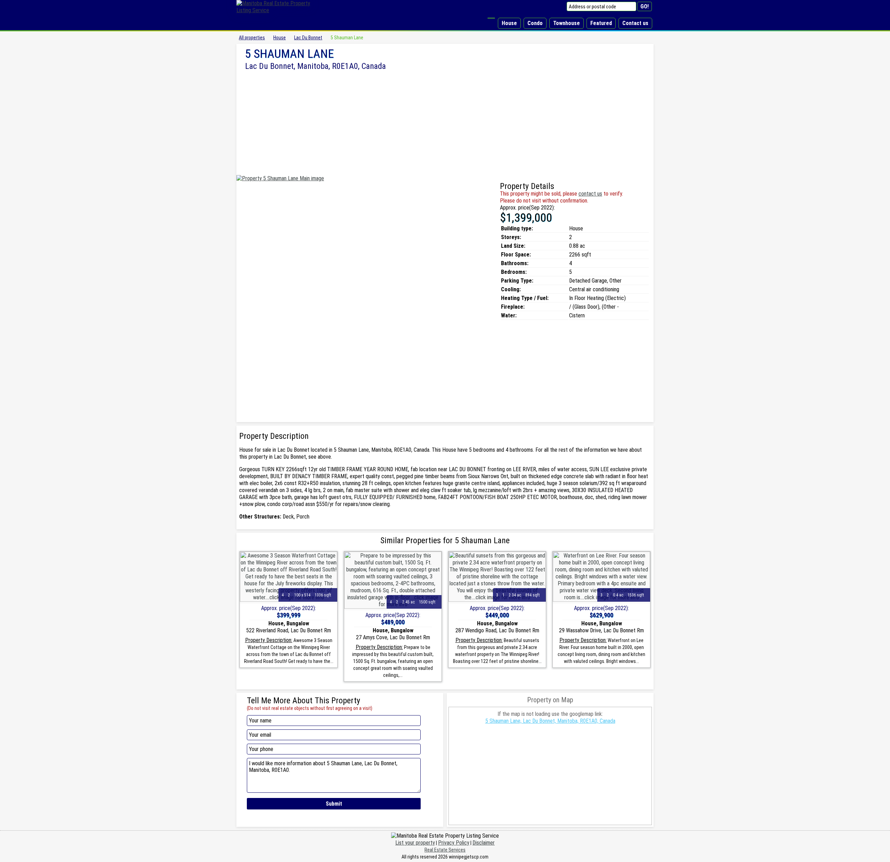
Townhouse (566, 23)
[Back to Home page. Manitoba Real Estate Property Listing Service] (278, 10)
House (509, 23)
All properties (252, 37)
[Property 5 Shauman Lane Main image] (280, 178)
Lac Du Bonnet (308, 37)
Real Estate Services (445, 850)
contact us (590, 193)
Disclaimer (483, 842)
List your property (415, 842)
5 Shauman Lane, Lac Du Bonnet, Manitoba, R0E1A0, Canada (550, 721)
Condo (535, 23)
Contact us (635, 23)
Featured (601, 23)
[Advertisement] (445, 123)
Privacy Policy (453, 842)
